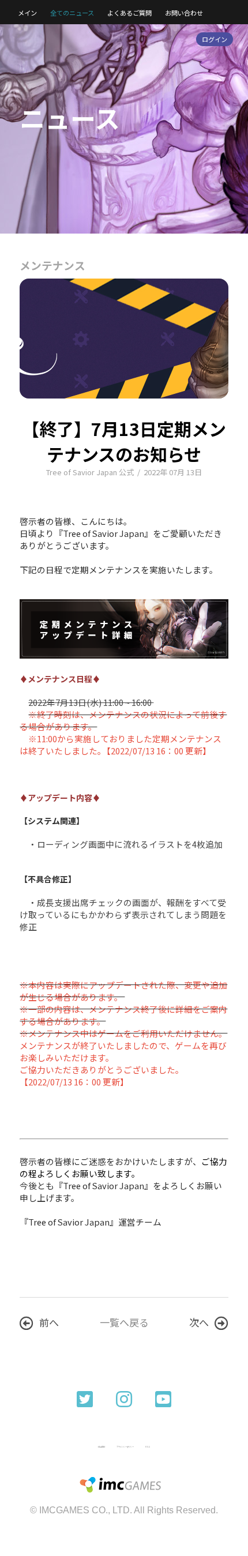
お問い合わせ (184, 12)
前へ (49, 1322)
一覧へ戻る (124, 1322)
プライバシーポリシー (125, 1446)
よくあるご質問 (129, 12)
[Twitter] (85, 1398)
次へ (199, 1322)
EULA (147, 1446)
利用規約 (101, 1446)
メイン (27, 12)
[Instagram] (124, 1398)
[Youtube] (163, 1398)
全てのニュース (72, 12)
